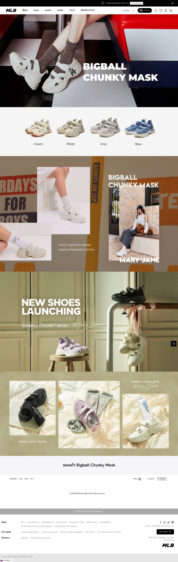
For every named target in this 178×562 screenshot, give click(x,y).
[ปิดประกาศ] (172, 3)
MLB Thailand (13, 557)
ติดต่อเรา (24, 538)
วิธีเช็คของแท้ (91, 522)
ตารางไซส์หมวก (48, 522)
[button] (6, 560)
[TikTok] (168, 522)
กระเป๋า (60, 10)
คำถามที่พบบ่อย (33, 522)
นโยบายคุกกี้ (90, 532)
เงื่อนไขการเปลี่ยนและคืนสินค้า (71, 532)
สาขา (23, 522)
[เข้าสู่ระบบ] (166, 10)
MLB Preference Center (41, 538)
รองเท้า (48, 10)
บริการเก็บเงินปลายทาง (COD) (109, 532)
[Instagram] (164, 522)
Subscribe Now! (103, 3)
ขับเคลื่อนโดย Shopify (26, 557)
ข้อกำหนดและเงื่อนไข (50, 532)
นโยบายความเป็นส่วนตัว (30, 532)
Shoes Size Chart (76, 522)
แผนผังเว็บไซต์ (104, 522)
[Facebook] (160, 522)
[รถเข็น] (170, 10)
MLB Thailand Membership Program (36, 526)
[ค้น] (155, 10)
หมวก (36, 10)
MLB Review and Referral (66, 526)
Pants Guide (61, 522)
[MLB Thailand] (12, 10)
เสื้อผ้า (25, 10)
